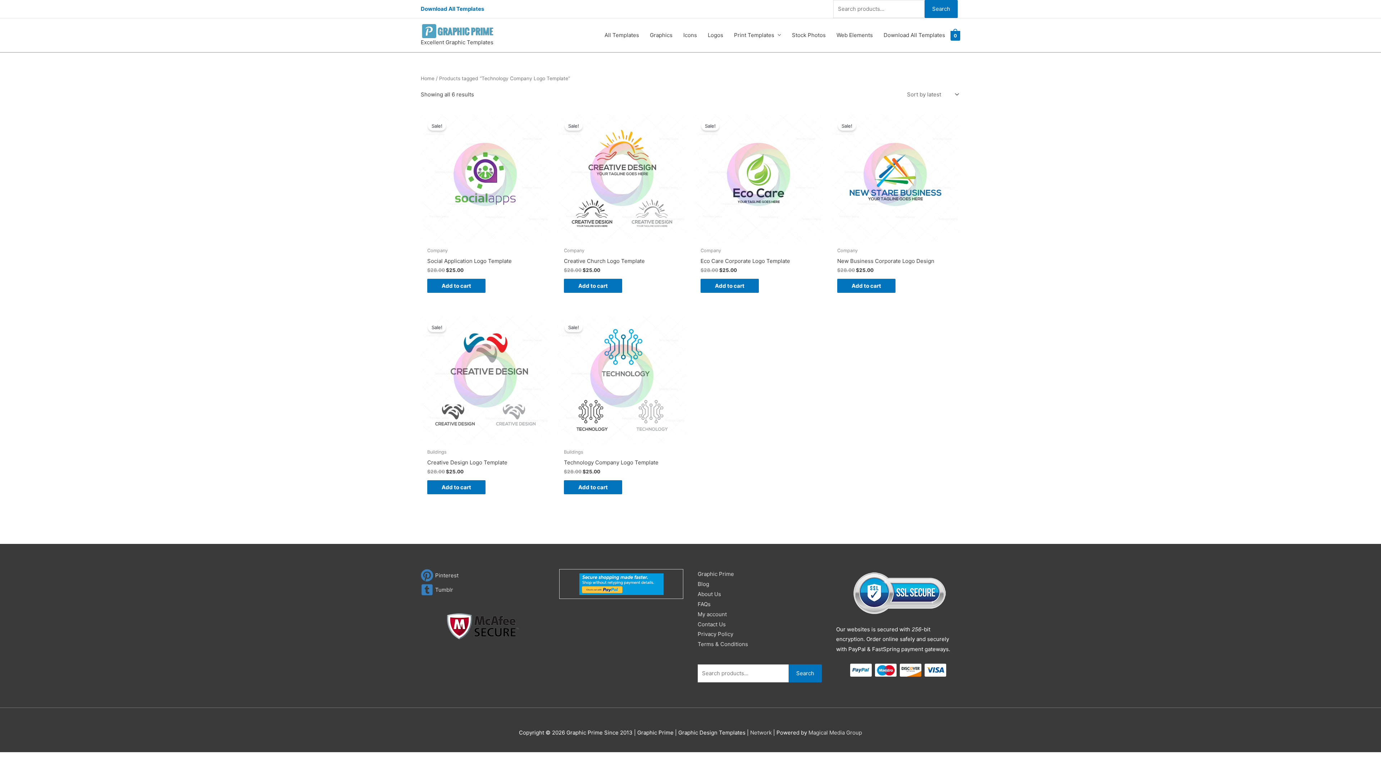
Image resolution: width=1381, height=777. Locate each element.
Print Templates (754, 35)
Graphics (661, 35)
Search (941, 8)
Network (761, 732)
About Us (709, 594)
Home (427, 78)
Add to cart (456, 285)
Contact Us (712, 624)
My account (712, 614)
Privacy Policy (715, 634)
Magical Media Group (835, 732)
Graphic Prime (716, 574)
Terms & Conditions (723, 644)
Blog (703, 584)
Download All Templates (452, 8)
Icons (690, 35)
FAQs (704, 604)
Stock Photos (809, 35)
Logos (715, 35)
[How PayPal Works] (621, 583)
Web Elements (855, 35)
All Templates (622, 35)
